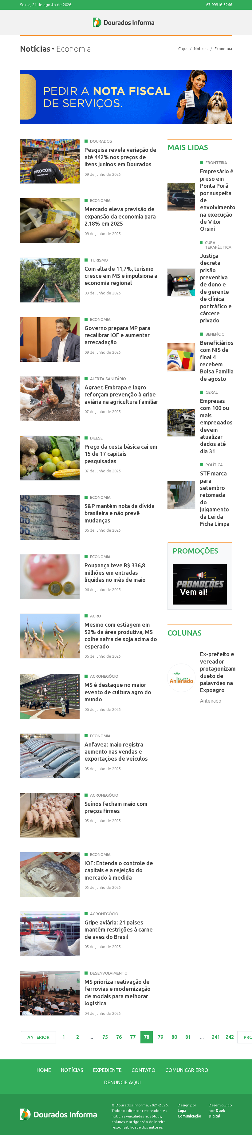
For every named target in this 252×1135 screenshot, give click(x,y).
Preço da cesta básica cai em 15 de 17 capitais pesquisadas (121, 454)
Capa (182, 48)
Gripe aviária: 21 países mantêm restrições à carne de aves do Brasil (119, 929)
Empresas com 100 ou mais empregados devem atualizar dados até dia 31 (216, 426)
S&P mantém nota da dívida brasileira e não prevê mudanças (120, 513)
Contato (144, 1070)
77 (133, 1037)
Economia (223, 48)
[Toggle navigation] (20, 22)
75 (105, 1037)
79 (160, 1037)
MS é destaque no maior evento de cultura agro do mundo (118, 692)
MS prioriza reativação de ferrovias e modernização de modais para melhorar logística (118, 993)
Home (44, 1070)
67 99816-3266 (219, 4)
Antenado (210, 701)
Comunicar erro (186, 1070)
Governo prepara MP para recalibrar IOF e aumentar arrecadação (117, 335)
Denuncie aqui (122, 1083)
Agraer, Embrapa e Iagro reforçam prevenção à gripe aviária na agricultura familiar (121, 394)
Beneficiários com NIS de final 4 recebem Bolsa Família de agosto (217, 361)
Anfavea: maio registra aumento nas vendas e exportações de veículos (116, 752)
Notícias (201, 48)
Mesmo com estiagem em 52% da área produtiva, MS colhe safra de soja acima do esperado (121, 635)
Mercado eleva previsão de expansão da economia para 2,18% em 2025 (120, 216)
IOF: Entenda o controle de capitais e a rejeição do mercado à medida (119, 870)
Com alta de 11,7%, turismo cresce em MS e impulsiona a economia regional (121, 276)
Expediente (107, 1070)
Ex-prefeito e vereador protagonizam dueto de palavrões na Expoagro (218, 672)
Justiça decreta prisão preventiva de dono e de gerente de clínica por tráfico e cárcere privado (216, 288)
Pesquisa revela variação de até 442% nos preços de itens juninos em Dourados (120, 157)
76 (119, 1037)
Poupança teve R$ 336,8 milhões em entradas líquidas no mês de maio (115, 572)
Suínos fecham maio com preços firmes (116, 807)
